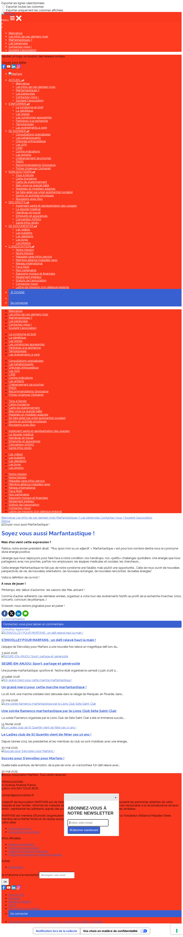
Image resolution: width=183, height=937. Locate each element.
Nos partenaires (26, 270)
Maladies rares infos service (34, 256)
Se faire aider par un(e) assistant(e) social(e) (44, 192)
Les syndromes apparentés (34, 117)
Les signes (23, 114)
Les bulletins (24, 233)
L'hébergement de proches (33, 158)
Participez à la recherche (32, 121)
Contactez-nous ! (20, 46)
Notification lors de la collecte (56, 931)
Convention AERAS (28, 219)
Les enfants (23, 155)
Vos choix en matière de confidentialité (110, 931)
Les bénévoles (18, 43)
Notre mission (25, 250)
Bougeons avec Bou (29, 199)
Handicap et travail (28, 212)
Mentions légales (20, 901)
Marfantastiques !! (20, 40)
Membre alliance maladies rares (36, 260)
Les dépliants (24, 236)
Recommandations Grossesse (36, 165)
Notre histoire (24, 253)
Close (115, 797)
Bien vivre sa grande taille (32, 185)
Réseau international (29, 263)
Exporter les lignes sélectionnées (22, 3)
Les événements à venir (31, 127)
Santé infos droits (27, 222)
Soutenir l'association (22, 50)
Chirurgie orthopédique (31, 141)
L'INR (19, 148)
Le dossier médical (28, 209)
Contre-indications (28, 151)
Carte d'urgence (26, 178)
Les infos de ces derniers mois (28, 36)
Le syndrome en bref (29, 107)
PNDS (20, 161)
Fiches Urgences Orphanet (33, 168)
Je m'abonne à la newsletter (20, 875)
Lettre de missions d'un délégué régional (42, 287)
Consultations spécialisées (33, 134)
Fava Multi (22, 267)
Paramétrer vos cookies (24, 908)
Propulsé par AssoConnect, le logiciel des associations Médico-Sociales (56, 921)
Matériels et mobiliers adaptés (35, 188)
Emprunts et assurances (32, 216)
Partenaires (16, 867)
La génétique (24, 110)
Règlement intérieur (28, 277)
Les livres (22, 239)
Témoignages (25, 124)
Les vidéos (23, 229)
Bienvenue (15, 33)
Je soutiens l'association (24, 832)
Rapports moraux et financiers (35, 273)
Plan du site (16, 895)
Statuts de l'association (31, 280)
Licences (14, 898)
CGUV (13, 905)
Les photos (23, 243)
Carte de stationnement (31, 182)
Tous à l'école (25, 175)
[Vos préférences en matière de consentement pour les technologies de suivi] (176, 930)
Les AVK (21, 144)
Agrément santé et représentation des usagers (46, 205)
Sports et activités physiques (35, 195)
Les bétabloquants (28, 138)
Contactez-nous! (27, 284)
